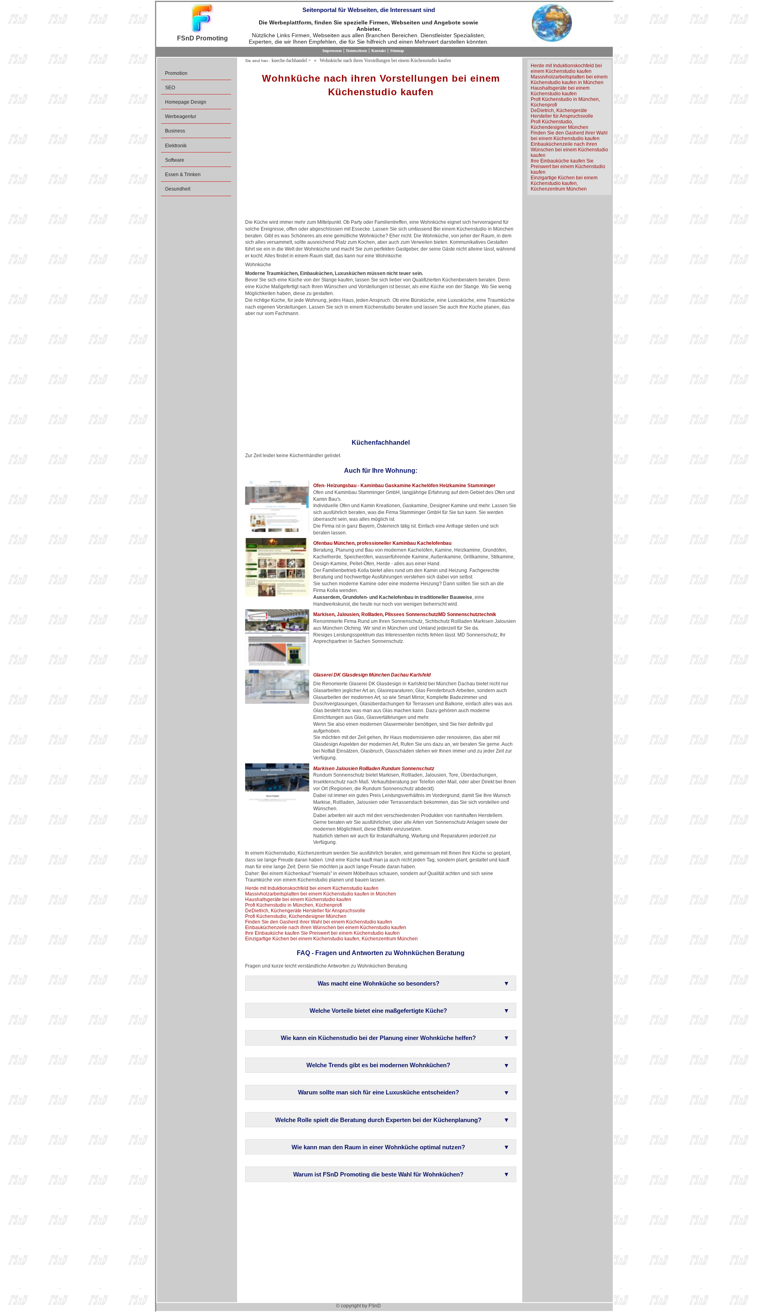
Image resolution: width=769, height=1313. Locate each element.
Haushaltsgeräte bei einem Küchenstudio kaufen (298, 899)
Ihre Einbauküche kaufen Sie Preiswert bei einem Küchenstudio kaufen (322, 933)
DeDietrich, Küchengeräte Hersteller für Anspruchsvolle (305, 910)
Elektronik (176, 146)
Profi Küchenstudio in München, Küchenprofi (293, 905)
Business (175, 131)
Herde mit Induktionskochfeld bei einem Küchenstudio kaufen (311, 888)
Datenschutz (356, 50)
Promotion (176, 73)
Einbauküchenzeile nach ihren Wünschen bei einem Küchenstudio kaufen (325, 927)
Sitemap (397, 50)
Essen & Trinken (183, 174)
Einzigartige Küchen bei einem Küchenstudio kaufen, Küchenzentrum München (331, 939)
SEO (170, 87)
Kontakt (378, 50)
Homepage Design (185, 102)
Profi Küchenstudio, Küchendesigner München (295, 916)
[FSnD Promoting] (202, 19)
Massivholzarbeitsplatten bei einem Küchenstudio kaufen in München (320, 894)
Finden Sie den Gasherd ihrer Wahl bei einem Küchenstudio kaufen (318, 922)
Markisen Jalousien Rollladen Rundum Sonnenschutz (373, 768)
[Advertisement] (380, 161)
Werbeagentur (180, 116)
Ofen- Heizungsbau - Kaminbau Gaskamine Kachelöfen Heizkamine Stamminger (404, 485)
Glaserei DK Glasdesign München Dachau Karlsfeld (372, 675)
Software (174, 160)
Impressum (332, 50)
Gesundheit (177, 189)
